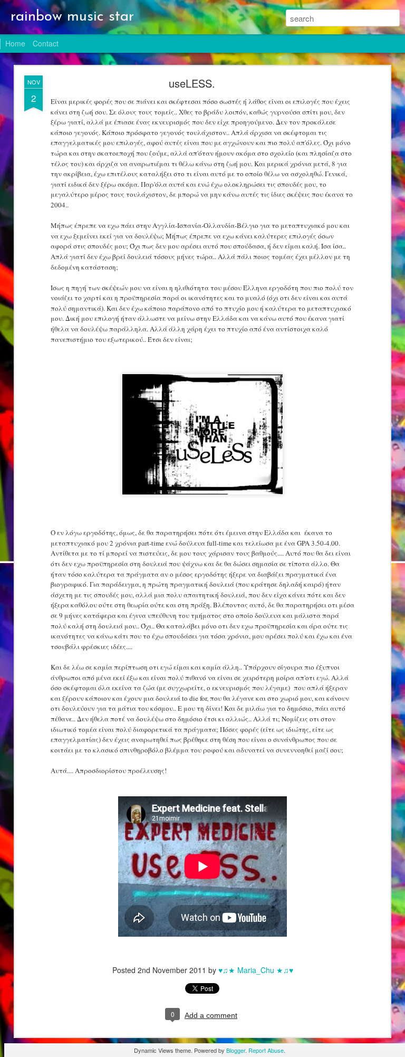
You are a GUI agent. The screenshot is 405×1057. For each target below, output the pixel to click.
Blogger (235, 1050)
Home (15, 43)
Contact (46, 43)
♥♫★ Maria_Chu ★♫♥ (255, 970)
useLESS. (192, 83)
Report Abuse (266, 1050)
